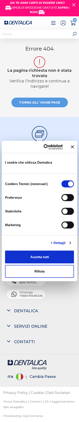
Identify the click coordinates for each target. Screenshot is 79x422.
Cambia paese (43, 377)
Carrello (73, 23)
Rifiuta (39, 271)
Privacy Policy (15, 393)
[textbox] (35, 34)
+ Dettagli (58, 243)
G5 (47, 401)
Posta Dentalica (15, 401)
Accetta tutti (39, 257)
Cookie (37, 393)
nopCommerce (32, 416)
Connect (36, 401)
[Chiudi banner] (72, 146)
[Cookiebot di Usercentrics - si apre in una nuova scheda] (46, 147)
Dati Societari (58, 393)
